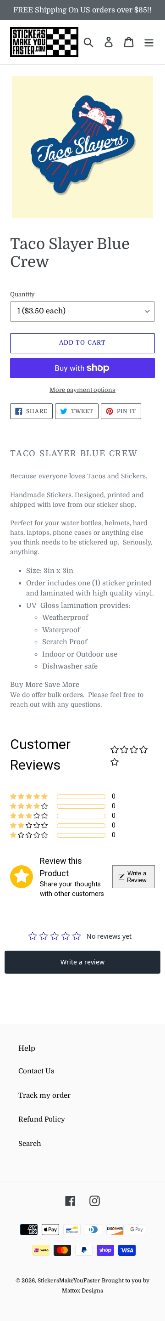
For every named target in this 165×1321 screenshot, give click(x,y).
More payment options (83, 389)
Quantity (22, 294)
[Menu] (149, 42)
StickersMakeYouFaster (70, 1280)
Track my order (44, 1095)
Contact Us (36, 1071)
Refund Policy (41, 1119)
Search (29, 1144)
